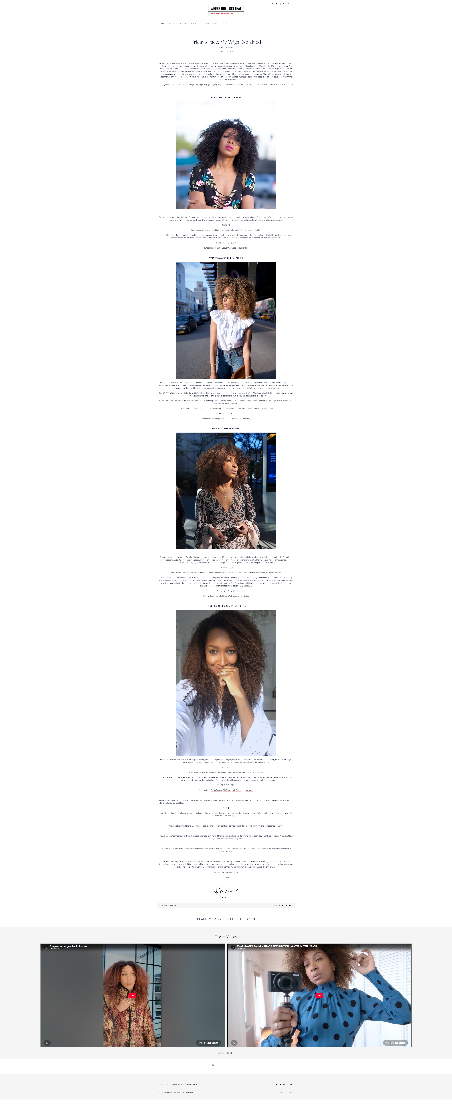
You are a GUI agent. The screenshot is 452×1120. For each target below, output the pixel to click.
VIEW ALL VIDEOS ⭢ (226, 1053)
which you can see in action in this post (249, 396)
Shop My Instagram (209, 24)
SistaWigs (235, 419)
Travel (193, 24)
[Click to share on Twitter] (282, 905)
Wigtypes (232, 248)
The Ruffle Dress (240, 919)
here (270, 388)
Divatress (249, 790)
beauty (173, 905)
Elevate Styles (221, 596)
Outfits (172, 24)
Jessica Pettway (225, 851)
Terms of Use (191, 1084)
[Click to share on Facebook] (279, 905)
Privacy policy (178, 1084)
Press (167, 1084)
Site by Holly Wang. (286, 1092)
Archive (224, 24)
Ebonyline (244, 248)
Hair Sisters (225, 419)
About (162, 24)
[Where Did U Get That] (226, 10)
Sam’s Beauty (245, 419)
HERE (241, 586)
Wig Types (227, 790)
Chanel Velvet (209, 919)
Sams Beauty (222, 248)
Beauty (183, 24)
